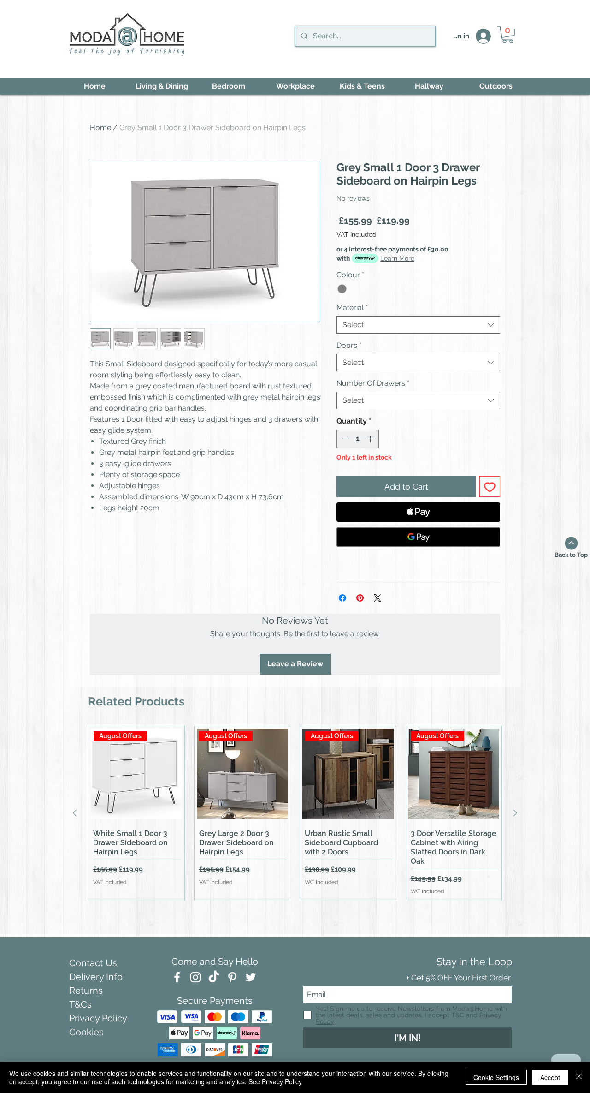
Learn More (397, 258)
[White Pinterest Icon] (232, 977)
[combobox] (418, 325)
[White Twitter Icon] (251, 977)
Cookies (86, 1032)
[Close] (578, 1077)
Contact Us (93, 962)
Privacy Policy (98, 1018)
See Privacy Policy (275, 1081)
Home (100, 127)
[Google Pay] (418, 537)
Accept (550, 1077)
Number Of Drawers (372, 383)
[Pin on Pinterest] (360, 597)
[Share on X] (377, 597)
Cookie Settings (496, 1077)
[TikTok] (214, 977)
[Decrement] (344, 439)
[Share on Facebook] (342, 597)
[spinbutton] (358, 439)
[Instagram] (195, 977)
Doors (348, 345)
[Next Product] (515, 812)
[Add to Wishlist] (489, 486)
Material (352, 307)
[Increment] (371, 439)
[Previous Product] (74, 812)
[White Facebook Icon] (177, 977)
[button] (507, 34)
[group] (295, 813)
